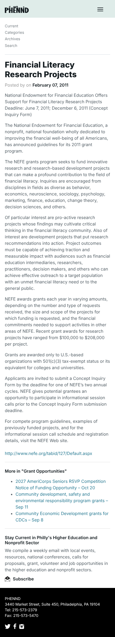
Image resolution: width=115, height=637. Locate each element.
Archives (12, 39)
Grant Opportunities (44, 471)
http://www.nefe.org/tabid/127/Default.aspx (48, 453)
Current (11, 26)
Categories (14, 32)
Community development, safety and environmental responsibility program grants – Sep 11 (62, 500)
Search (11, 45)
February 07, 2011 (50, 85)
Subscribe (23, 579)
